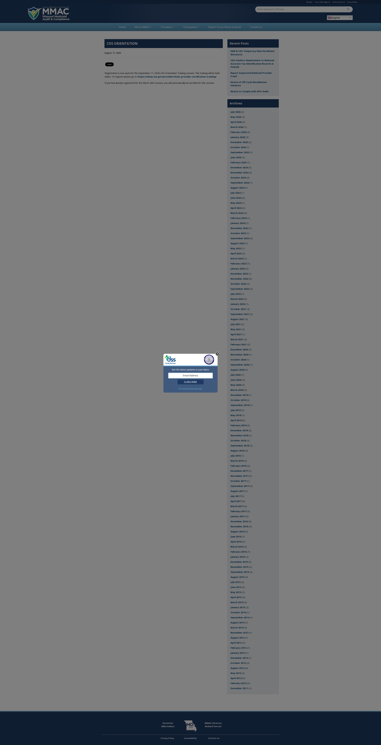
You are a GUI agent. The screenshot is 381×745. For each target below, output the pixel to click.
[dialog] (190, 373)
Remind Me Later (195, 389)
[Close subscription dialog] (217, 354)
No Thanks (183, 389)
